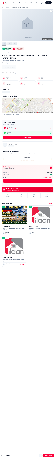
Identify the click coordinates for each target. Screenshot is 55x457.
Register (48, 2)
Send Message (27, 137)
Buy (14, 2)
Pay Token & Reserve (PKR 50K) (28, 160)
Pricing (21, 2)
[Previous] (3, 25)
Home (3, 7)
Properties (8, 7)
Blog (26, 2)
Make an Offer (27, 157)
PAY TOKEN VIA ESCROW (27, 181)
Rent (8, 2)
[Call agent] (40, 455)
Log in (42, 2)
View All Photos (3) (48, 39)
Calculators (33, 2)
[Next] (51, 25)
